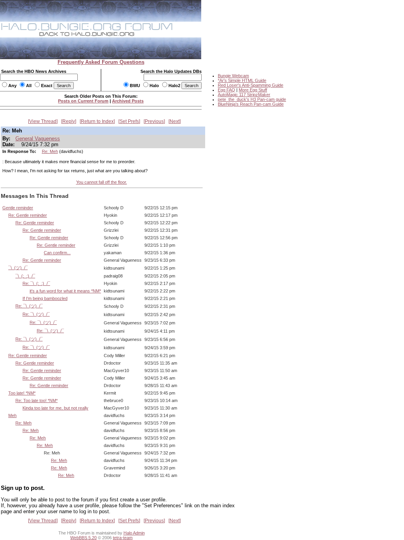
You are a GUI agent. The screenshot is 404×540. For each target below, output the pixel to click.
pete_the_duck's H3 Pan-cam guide (252, 99)
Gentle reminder (17, 207)
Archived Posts (128, 101)
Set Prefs (129, 121)
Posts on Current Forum (83, 101)
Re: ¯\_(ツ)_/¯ (29, 306)
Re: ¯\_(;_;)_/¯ (36, 283)
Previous (154, 121)
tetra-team (123, 537)
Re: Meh (50, 151)
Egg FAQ (226, 90)
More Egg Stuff (253, 90)
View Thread (42, 121)
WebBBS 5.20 (83, 537)
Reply (68, 121)
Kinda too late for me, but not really (55, 408)
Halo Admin (134, 533)
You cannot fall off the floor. (101, 182)
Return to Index (97, 121)
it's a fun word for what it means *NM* (65, 291)
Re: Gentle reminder (27, 215)
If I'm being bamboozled (44, 298)
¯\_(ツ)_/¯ (18, 267)
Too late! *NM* (22, 393)
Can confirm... (57, 252)
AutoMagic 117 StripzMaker (244, 94)
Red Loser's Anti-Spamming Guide (250, 85)
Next (175, 121)
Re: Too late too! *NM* (36, 400)
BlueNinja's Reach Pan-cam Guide (251, 104)
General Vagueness (37, 139)
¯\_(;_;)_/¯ (25, 276)
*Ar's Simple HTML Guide (242, 80)
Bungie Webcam (233, 75)
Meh (12, 415)
